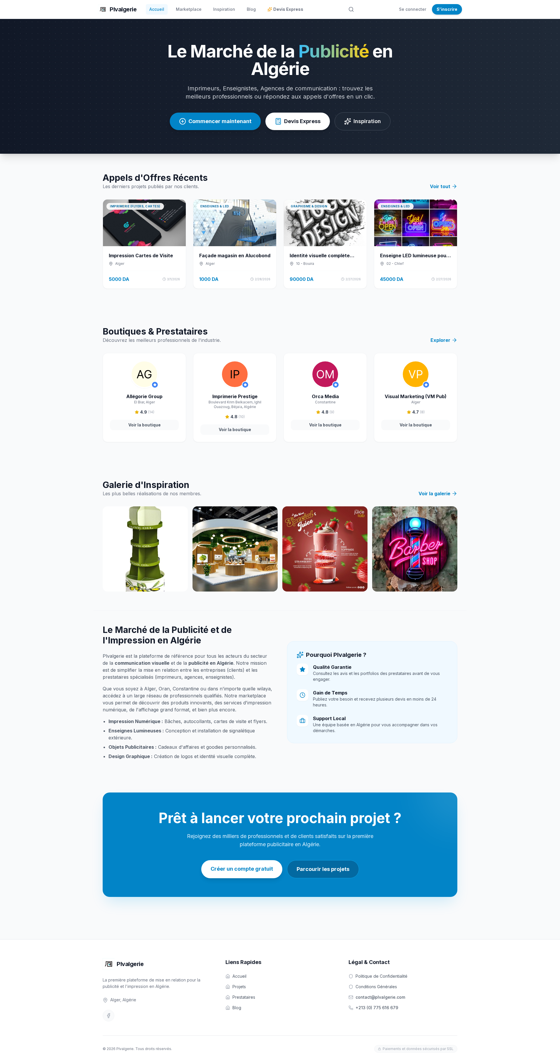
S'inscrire (447, 9)
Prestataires (243, 997)
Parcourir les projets (323, 869)
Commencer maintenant (219, 121)
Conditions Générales (376, 986)
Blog (251, 9)
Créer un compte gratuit (242, 869)
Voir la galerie (434, 493)
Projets (239, 986)
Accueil (156, 9)
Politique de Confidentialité (381, 976)
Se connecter (412, 9)
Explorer (440, 340)
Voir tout (440, 186)
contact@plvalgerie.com (380, 997)
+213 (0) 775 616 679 (377, 1007)
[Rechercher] (351, 9)
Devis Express (288, 9)
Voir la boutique (144, 424)
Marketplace (189, 9)
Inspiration (224, 9)
